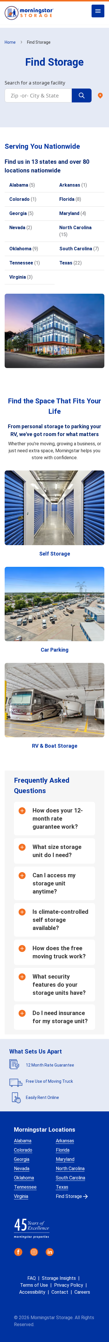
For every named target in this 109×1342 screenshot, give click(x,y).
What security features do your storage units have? (59, 984)
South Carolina (70, 1178)
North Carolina (70, 1168)
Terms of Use (34, 1285)
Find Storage (69, 1196)
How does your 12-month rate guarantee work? (58, 818)
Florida (62, 1150)
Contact (59, 1292)
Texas (62, 1187)
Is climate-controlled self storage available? (60, 919)
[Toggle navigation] (98, 11)
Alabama (22, 1141)
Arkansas (65, 1141)
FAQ (31, 1278)
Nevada (21, 1168)
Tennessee (25, 1187)
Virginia (21, 1196)
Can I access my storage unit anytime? (54, 883)
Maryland (65, 1159)
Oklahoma (24, 1178)
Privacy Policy (68, 1285)
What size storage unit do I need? (57, 850)
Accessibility (32, 1292)
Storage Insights (59, 1278)
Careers (82, 1292)
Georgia (21, 1159)
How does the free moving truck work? (59, 952)
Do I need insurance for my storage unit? (60, 1017)
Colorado (23, 1150)
